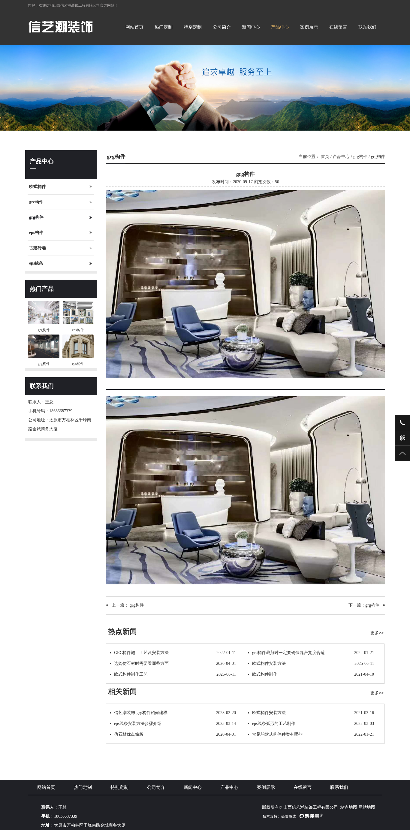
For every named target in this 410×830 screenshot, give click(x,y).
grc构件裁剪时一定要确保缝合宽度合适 (313, 652)
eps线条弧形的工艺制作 (313, 723)
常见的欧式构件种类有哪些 (313, 734)
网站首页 (134, 27)
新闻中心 (251, 27)
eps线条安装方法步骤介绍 (175, 723)
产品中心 (280, 27)
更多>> (377, 632)
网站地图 (366, 807)
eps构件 (36, 232)
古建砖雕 (37, 248)
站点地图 (348, 807)
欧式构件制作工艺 (175, 674)
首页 (325, 156)
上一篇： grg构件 (126, 605)
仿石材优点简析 (175, 734)
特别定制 (193, 27)
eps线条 (36, 263)
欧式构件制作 (313, 674)
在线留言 (338, 27)
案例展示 (309, 27)
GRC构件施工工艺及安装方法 (175, 652)
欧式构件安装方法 (313, 663)
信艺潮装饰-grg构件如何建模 (175, 712)
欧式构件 (37, 186)
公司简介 (222, 27)
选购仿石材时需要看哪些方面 (175, 663)
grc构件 (36, 202)
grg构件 (36, 217)
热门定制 (164, 27)
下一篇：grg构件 (365, 605)
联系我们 (367, 27)
